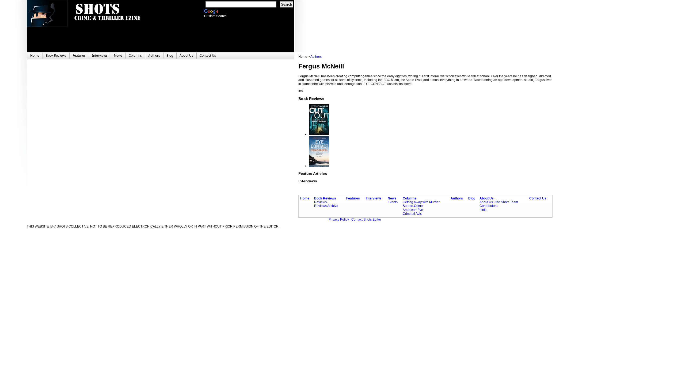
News (392, 198)
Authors (316, 57)
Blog (471, 198)
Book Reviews (325, 198)
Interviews (374, 198)
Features (353, 198)
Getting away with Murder (421, 202)
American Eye (413, 210)
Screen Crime (413, 206)
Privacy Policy (339, 219)
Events (393, 202)
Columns (409, 198)
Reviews (320, 202)
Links (483, 210)
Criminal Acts (412, 213)
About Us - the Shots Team (499, 202)
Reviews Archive (326, 206)
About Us (487, 198)
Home (304, 198)
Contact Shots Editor (366, 219)
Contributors (488, 206)
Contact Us (537, 198)
